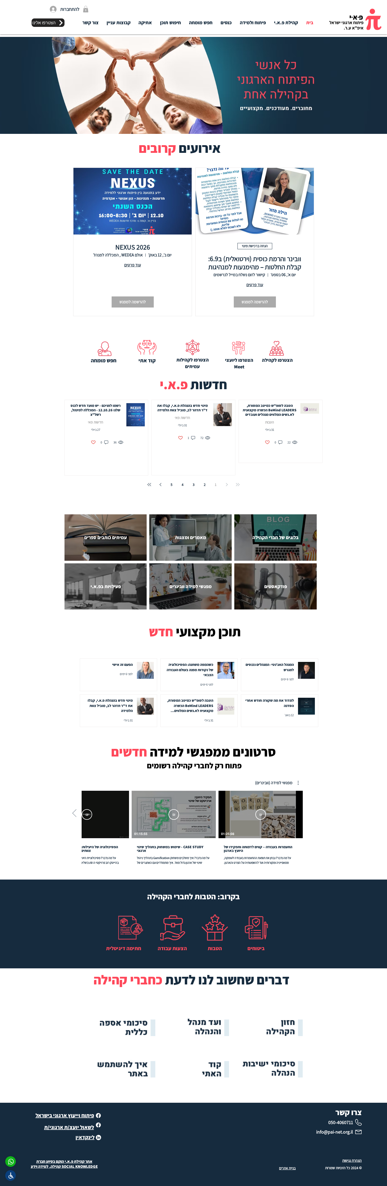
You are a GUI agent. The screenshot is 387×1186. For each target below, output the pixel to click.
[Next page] (160, 484)
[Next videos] (74, 813)
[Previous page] (226, 484)
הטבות (269, 422)
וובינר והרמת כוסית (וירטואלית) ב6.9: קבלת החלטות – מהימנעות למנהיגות (254, 263)
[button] (85, 9)
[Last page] (149, 484)
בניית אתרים (287, 1168)
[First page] (237, 484)
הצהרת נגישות (352, 1160)
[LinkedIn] (98, 1137)
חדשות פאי (182, 418)
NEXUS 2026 (132, 247)
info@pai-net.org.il (334, 1132)
